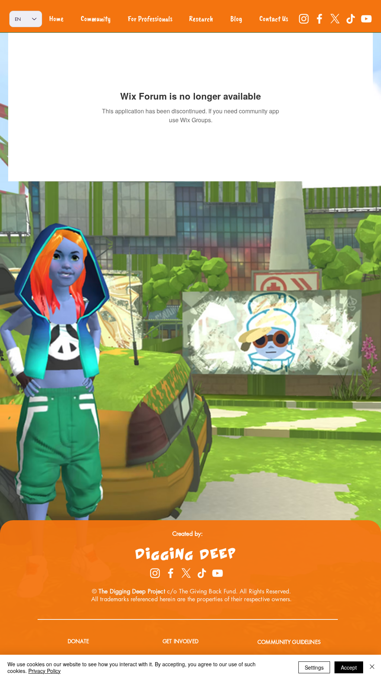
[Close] (372, 667)
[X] (335, 18)
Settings (314, 667)
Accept (349, 667)
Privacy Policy (44, 670)
